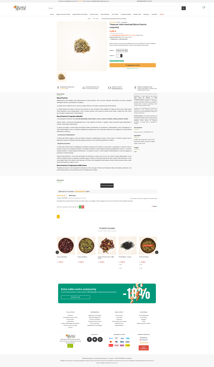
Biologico (143, 319)
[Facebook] (89, 339)
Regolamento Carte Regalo (95, 325)
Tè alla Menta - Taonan (104, 257)
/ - (122, 22)
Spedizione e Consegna (95, 315)
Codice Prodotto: (138, 132)
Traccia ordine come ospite (119, 321)
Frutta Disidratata (143, 315)
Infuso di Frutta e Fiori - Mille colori (85, 257)
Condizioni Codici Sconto (94, 321)
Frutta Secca (143, 317)
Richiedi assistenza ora (117, 88)
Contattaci (149, 1)
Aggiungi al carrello (133, 65)
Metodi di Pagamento (95, 317)
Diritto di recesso (94, 323)
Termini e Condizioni (94, 319)
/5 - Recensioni (90, 1)
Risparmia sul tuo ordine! (143, 323)
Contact (70, 327)
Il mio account (119, 315)
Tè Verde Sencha (123, 257)
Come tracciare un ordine (70, 325)
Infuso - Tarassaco (144, 257)
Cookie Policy (70, 321)
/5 (67, 88)
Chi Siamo (70, 315)
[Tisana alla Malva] (66, 246)
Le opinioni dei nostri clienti (70, 317)
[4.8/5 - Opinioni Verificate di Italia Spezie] (144, 344)
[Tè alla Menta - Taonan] (107, 246)
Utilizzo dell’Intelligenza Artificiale (70, 323)
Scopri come (139, 35)
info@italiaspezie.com (104, 1)
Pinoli (143, 321)
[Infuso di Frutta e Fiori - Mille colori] (86, 246)
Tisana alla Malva (62, 257)
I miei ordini (119, 317)
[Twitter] (94, 339)
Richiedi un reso (119, 323)
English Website (119, 325)
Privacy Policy (70, 319)
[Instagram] (100, 339)
